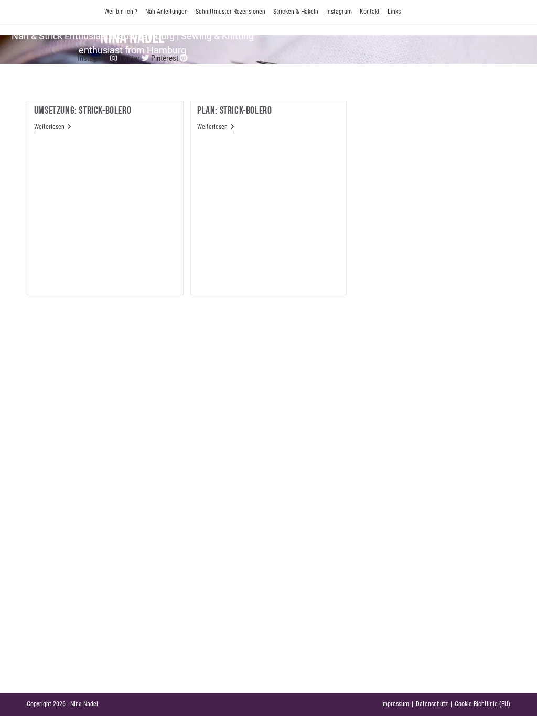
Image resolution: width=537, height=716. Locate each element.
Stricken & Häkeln (295, 11)
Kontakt (370, 11)
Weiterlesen (52, 127)
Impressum (395, 704)
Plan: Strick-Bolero (234, 110)
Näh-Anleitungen (166, 11)
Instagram (339, 11)
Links (394, 11)
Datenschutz (432, 704)
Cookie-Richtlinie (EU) (482, 704)
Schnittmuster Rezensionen (230, 11)
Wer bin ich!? (120, 11)
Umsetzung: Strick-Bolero (82, 110)
